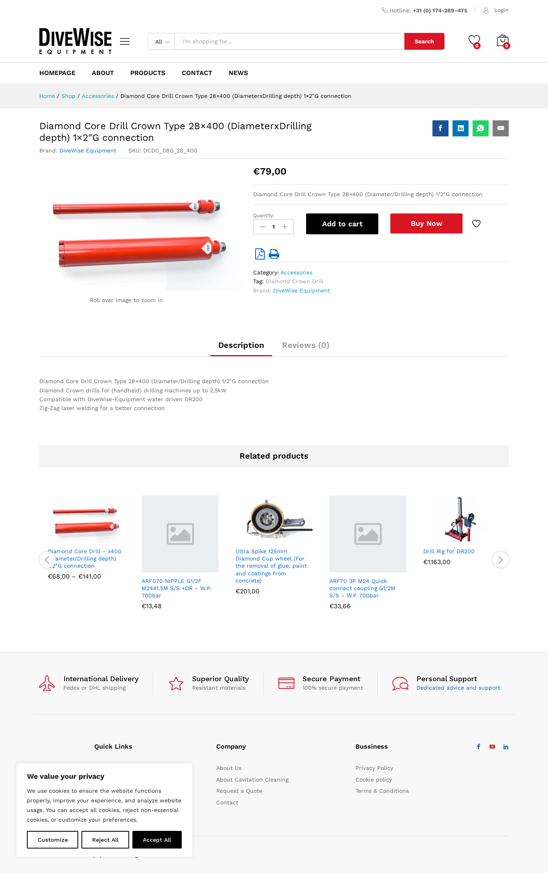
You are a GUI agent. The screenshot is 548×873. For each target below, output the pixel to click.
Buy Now (426, 223)
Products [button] (147, 73)
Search (424, 41)
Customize (53, 839)
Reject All (105, 839)
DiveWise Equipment (87, 150)
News (238, 73)
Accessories (296, 272)
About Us (229, 768)
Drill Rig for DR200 (449, 551)
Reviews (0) (306, 345)
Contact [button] (197, 73)
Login (501, 10)
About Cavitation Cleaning (252, 779)
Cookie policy (373, 779)
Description (241, 345)
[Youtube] (492, 747)
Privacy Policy (374, 768)
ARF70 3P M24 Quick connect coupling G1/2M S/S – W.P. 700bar (362, 588)
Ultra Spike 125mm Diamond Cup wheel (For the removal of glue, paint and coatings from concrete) (271, 566)
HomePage (57, 73)
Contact (227, 802)
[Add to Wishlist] (477, 224)
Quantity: (263, 215)
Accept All (157, 839)
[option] (86, 544)
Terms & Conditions (382, 791)
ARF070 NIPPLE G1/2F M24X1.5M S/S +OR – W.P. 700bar (176, 588)
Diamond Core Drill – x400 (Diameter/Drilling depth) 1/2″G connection (85, 558)
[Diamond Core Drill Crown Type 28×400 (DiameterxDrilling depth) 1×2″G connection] (440, 128)
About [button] (103, 73)
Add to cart (342, 223)
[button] (160, 568)
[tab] (241, 348)
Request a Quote (239, 791)
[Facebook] (478, 747)
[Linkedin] (506, 747)
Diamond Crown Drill (294, 281)
